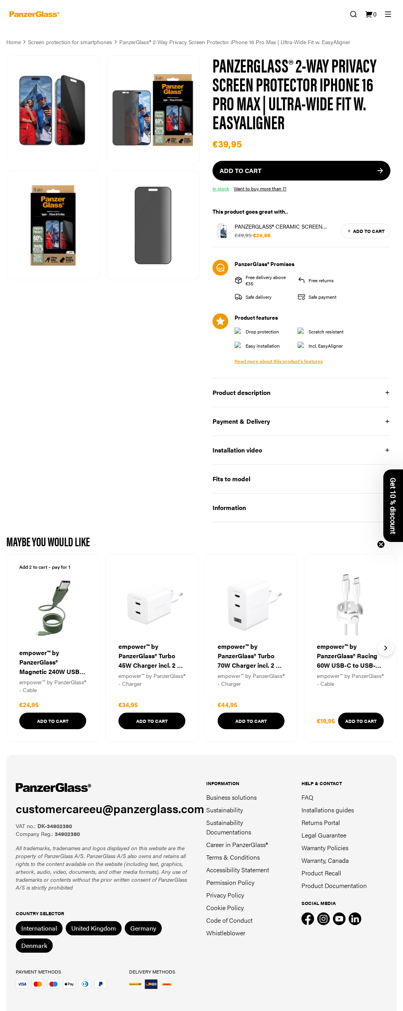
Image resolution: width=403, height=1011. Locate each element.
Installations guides (327, 809)
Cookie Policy (225, 907)
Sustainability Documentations (228, 827)
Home (13, 42)
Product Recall (321, 872)
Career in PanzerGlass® (237, 844)
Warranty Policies (324, 847)
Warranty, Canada (325, 860)
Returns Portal (320, 822)
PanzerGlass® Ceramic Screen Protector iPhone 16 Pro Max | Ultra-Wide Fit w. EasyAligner (280, 226)
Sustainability (224, 809)
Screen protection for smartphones (70, 42)
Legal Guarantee (323, 835)
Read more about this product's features (279, 361)
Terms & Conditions (233, 857)
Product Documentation (334, 885)
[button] (393, 505)
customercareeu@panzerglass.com (110, 808)
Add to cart (369, 231)
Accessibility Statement (237, 869)
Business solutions (231, 797)
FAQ (307, 797)
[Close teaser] (381, 544)
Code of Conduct (229, 920)
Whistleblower (225, 932)
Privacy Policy (225, 894)
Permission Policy (230, 882)
